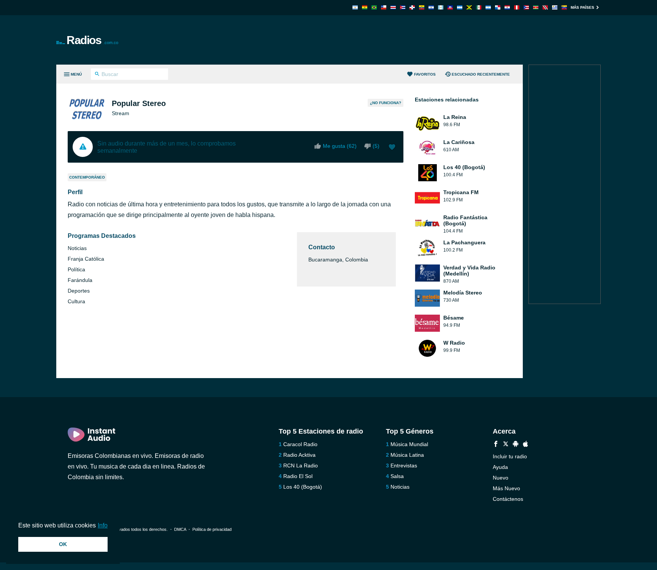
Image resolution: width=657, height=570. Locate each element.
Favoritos (425, 74)
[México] (478, 7)
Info (103, 525)
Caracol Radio (300, 444)
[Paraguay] (507, 7)
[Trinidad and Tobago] (545, 7)
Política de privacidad (212, 529)
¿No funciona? (385, 103)
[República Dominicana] (412, 7)
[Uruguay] (554, 7)
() (376, 146)
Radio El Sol (298, 476)
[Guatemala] (440, 7)
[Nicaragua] (488, 7)
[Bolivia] (364, 7)
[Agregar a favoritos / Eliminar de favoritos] (392, 147)
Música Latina (407, 455)
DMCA (180, 529)
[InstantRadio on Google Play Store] (516, 445)
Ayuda (500, 467)
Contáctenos (508, 499)
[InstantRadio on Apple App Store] (525, 445)
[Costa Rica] (393, 7)
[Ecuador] (421, 7)
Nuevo (500, 478)
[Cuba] (402, 7)
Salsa (397, 476)
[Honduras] (459, 7)
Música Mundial (409, 444)
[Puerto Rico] (526, 7)
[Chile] (383, 7)
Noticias (399, 487)
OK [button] (63, 544)
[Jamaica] (469, 7)
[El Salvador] (431, 7)
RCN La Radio (300, 465)
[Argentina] (355, 7)
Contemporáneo (87, 177)
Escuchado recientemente (481, 74)
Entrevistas (403, 465)
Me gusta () (340, 146)
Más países (582, 7)
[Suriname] (535, 7)
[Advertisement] (414, 40)
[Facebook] (496, 445)
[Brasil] (374, 7)
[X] (506, 445)
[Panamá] (497, 7)
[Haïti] (450, 7)
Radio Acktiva (299, 455)
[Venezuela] (564, 7)
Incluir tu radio (510, 456)
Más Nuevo (506, 488)
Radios (92, 40)
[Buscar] (97, 75)
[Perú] (516, 7)
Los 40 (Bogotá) (302, 487)
